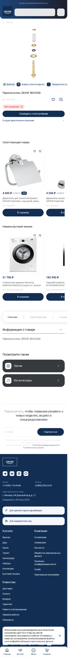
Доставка (7, 588)
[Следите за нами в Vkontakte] (12, 473)
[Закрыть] (60, 636)
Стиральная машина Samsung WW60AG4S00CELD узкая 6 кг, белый (22, 284)
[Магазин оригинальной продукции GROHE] (8, 11)
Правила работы (11, 614)
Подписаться (50, 432)
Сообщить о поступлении (33, 113)
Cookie (37, 569)
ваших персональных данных (38, 641)
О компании (40, 537)
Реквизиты (8, 620)
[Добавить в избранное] (34, 151)
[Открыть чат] (25, 473)
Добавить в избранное (53, 99)
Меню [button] (33, 654)
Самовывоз (40, 542)
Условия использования (33, 448)
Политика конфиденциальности (45, 445)
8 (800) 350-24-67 (43, 485)
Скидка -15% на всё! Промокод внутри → (33, 3)
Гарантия (7, 604)
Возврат (7, 599)
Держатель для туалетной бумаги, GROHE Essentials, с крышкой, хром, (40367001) (21, 200)
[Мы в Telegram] (5, 473)
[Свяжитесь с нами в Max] (19, 473)
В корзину (23, 212)
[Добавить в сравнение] (61, 99)
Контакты (39, 547)
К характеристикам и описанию (18, 120)
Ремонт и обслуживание (15, 609)
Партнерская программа (46, 574)
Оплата (6, 594)
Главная (7, 654)
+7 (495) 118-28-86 (12, 485)
